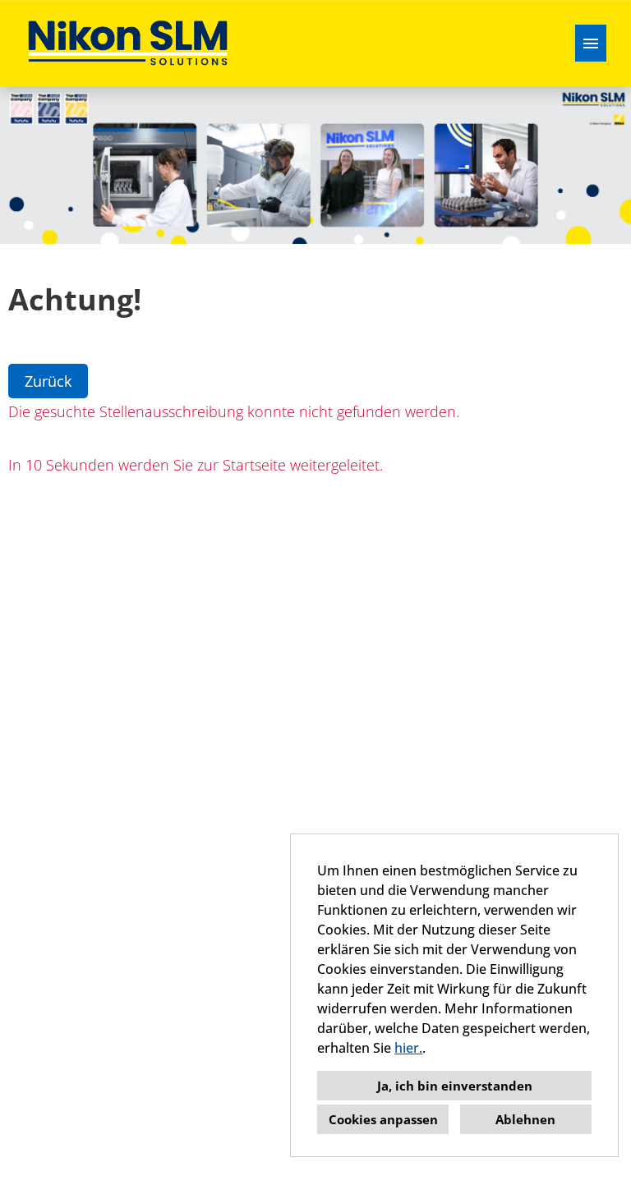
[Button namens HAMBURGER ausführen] (590, 43)
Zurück (48, 381)
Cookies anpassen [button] (383, 1119)
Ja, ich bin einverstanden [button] (454, 1085)
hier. (408, 1048)
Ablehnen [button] (525, 1119)
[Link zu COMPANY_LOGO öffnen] (128, 43)
